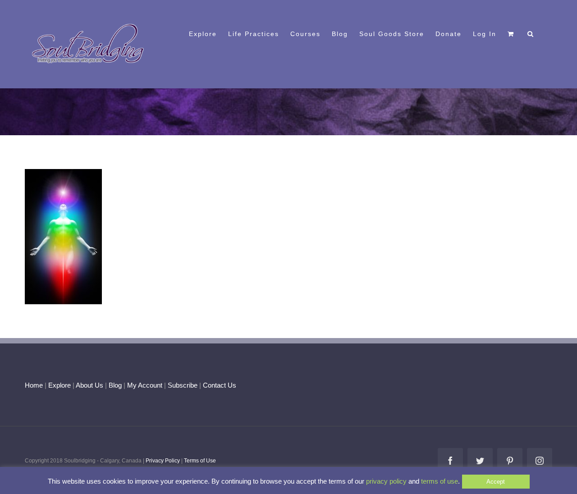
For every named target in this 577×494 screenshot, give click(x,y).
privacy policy (386, 481)
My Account (144, 385)
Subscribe (182, 385)
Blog (115, 385)
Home (34, 385)
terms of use (439, 481)
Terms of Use (200, 460)
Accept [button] (495, 481)
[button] (530, 33)
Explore (59, 385)
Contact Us (218, 385)
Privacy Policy (163, 460)
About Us (89, 385)
